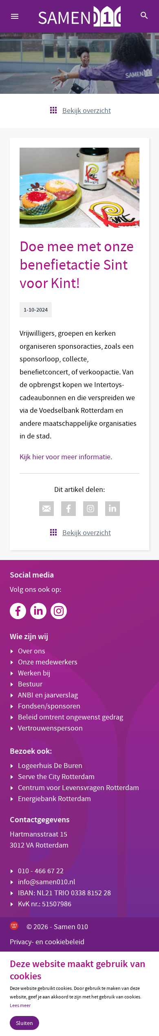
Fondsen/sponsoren (49, 706)
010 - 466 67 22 (41, 871)
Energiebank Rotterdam (54, 799)
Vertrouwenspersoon (50, 728)
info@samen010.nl (46, 882)
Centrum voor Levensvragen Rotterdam (78, 787)
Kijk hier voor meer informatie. (66, 457)
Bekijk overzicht (86, 110)
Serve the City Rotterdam (56, 776)
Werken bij (34, 673)
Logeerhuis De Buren (50, 765)
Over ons (31, 651)
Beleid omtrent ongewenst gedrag (70, 717)
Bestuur (30, 684)
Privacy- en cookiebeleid (47, 942)
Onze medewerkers (47, 662)
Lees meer (20, 1005)
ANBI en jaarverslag (48, 695)
